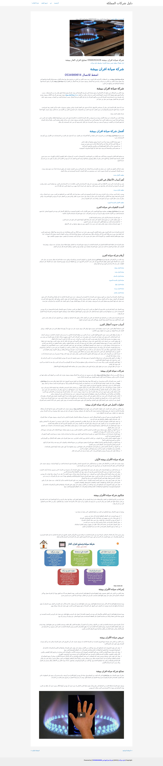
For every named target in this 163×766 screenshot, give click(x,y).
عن (51, 3)
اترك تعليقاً (121, 63)
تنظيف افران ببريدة (119, 190)
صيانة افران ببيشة (119, 268)
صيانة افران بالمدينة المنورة (116, 280)
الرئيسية (56, 3)
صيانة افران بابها (119, 284)
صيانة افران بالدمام (119, 276)
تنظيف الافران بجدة (119, 175)
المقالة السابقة (127, 750)
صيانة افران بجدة (119, 272)
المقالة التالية (35, 750)
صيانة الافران (106, 63)
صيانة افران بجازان (119, 292)
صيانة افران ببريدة (119, 288)
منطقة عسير (113, 63)
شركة (71, 95)
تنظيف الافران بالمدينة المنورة (116, 202)
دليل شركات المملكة (119, 3)
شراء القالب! (35, 3)
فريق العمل (44, 3)
